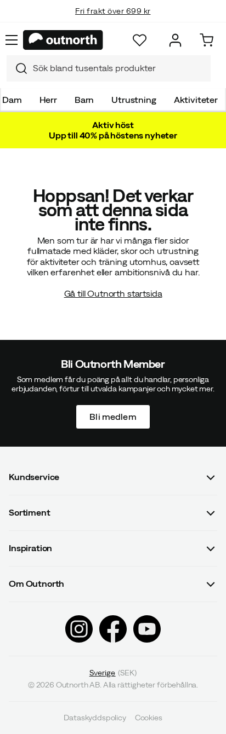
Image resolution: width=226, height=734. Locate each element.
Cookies (148, 717)
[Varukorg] (206, 40)
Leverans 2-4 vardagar (113, 22)
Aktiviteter (196, 100)
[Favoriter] (139, 40)
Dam (12, 100)
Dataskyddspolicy (95, 717)
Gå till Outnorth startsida (113, 293)
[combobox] (109, 68)
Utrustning (133, 100)
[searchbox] (119, 68)
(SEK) (113, 672)
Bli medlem (113, 416)
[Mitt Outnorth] (175, 40)
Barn (84, 100)
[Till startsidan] (63, 40)
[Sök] (17, 68)
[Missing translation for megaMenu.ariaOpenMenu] (11, 40)
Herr (48, 100)
